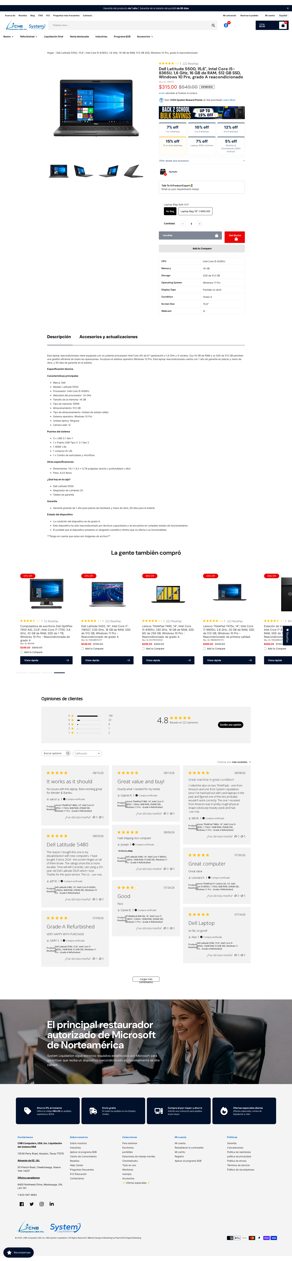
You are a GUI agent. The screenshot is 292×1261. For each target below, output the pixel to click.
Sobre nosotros (78, 1143)
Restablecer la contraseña (189, 1147)
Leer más (194, 811)
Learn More (229, 99)
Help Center (76, 1165)
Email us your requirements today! (180, 189)
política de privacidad (239, 1156)
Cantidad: (169, 223)
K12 (48, 15)
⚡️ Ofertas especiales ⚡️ (136, 1182)
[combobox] (87, 753)
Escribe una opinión (230, 724)
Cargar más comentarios (146, 979)
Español (283, 15)
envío (162, 93)
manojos (126, 1174)
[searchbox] (53, 753)
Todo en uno (129, 1165)
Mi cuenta (180, 1143)
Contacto (87, 15)
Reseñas (23, 15)
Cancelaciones (235, 1147)
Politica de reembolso (239, 1152)
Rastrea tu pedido (249, 15)
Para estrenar (129, 1143)
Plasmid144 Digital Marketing (128, 1238)
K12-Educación (78, 1174)
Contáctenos (77, 1178)
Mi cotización (229, 15)
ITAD (40, 15)
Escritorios (128, 1147)
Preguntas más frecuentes (66, 15)
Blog (32, 15)
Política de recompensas (240, 1169)
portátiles (127, 1152)
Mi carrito (180, 1152)
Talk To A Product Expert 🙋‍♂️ (177, 185)
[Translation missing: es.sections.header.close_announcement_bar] (287, 8)
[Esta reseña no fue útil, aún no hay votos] (100, 817)
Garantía (231, 1143)
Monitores (127, 1169)
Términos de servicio (238, 1165)
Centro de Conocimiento (83, 1156)
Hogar (50, 52)
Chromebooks (130, 1160)
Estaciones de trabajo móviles (138, 1156)
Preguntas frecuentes (82, 1169)
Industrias (75, 1147)
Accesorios (128, 1178)
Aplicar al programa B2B (83, 1152)
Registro (179, 1156)
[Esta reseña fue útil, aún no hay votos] (94, 817)
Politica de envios (236, 1160)
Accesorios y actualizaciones (108, 336)
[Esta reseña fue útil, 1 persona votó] (94, 959)
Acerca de (10, 15)
